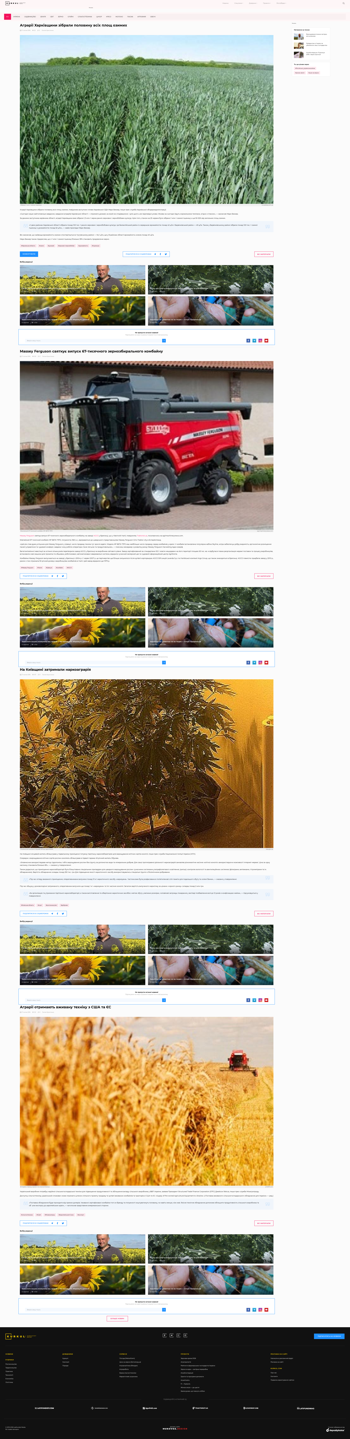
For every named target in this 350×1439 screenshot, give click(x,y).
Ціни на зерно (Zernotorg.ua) (130, 1362)
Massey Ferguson (27, 536)
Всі (7, 17)
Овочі (152, 17)
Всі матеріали (264, 254)
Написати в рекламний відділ (282, 1358)
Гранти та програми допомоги (192, 1376)
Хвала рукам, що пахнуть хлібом (193, 1391)
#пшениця (95, 246)
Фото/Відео (281, 3)
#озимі (41, 246)
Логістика (9, 1382)
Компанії (65, 1362)
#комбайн (59, 568)
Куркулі (65, 1358)
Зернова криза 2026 (188, 1358)
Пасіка (130, 17)
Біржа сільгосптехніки (127, 1373)
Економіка (9, 1379)
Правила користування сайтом (282, 1380)
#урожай (51, 246)
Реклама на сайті (277, 1362)
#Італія (39, 568)
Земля (43, 17)
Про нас (274, 1373)
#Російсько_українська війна (305, 68)
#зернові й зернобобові (66, 246)
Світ (52, 17)
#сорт (40, 905)
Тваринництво (11, 1368)
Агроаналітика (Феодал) (128, 1366)
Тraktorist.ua (142, 536)
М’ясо (108, 17)
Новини (225, 3)
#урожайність (83, 246)
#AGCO (69, 568)
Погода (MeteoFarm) (127, 1358)
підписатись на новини (329, 1336)
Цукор (99, 17)
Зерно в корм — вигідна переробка (194, 1369)
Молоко (119, 17)
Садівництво (30, 17)
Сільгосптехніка (85, 17)
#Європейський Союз (66, 1215)
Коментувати (29, 254)
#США (39, 1215)
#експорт (81, 1215)
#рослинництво (51, 905)
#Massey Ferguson (27, 568)
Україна (16, 17)
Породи (65, 1366)
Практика (9, 1371)
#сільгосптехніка (27, 1215)
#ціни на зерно (314, 73)
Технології (9, 1375)
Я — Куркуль (185, 1384)
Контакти (274, 1376)
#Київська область (27, 905)
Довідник (252, 3)
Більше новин (117, 1318)
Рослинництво (11, 1364)
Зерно (60, 17)
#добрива (64, 905)
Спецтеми (238, 3)
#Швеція (49, 568)
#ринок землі (299, 73)
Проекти (266, 3)
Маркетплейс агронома (128, 1376)
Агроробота (124, 1369)
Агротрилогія (186, 1362)
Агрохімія (141, 17)
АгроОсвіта (185, 1380)
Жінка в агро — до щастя (190, 1387)
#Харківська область (28, 246)
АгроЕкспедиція (187, 1373)
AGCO (96, 536)
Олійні (70, 17)
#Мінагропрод (50, 1215)
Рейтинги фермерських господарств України (198, 1366)
